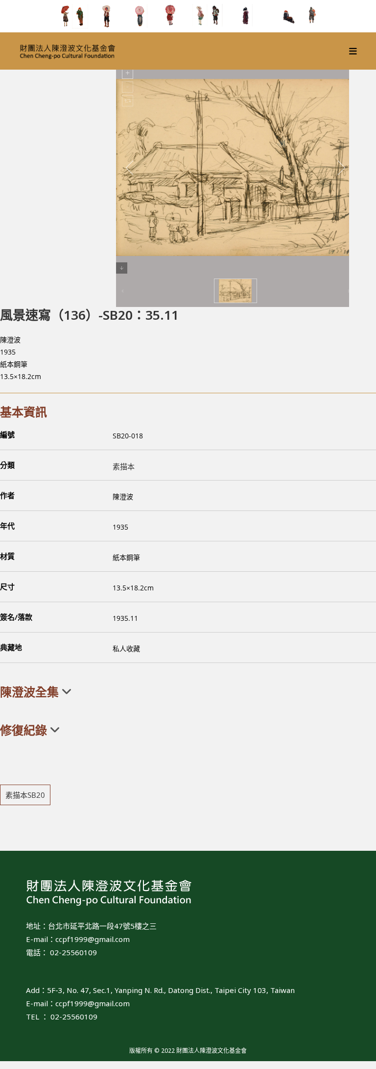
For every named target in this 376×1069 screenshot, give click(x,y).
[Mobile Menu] (353, 51)
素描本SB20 (25, 795)
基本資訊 (23, 412)
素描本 (124, 466)
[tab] (188, 692)
